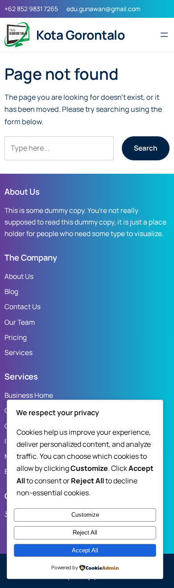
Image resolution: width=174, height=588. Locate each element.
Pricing (15, 337)
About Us (18, 276)
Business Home (28, 395)
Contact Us (22, 306)
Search (145, 148)
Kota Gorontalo (80, 34)
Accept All (85, 550)
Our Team (19, 322)
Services (18, 352)
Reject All (85, 532)
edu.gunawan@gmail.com (103, 8)
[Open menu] (164, 34)
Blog (11, 291)
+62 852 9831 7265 (31, 8)
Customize (85, 514)
